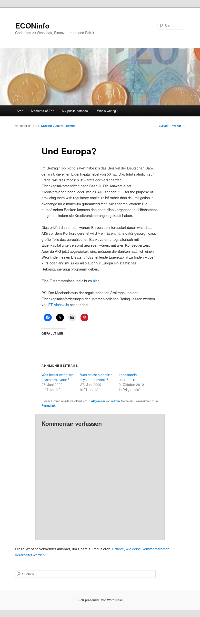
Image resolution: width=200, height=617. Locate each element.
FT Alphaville (59, 304)
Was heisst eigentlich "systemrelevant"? (96, 377)
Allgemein (98, 401)
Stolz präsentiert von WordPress (100, 600)
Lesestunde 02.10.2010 (128, 377)
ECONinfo (32, 25)
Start (20, 110)
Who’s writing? (107, 110)
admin (70, 125)
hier (96, 280)
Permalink (48, 405)
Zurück (162, 125)
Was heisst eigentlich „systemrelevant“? (57, 377)
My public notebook (76, 110)
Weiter (178, 125)
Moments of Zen (42, 110)
